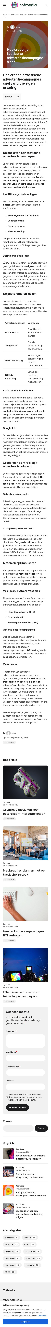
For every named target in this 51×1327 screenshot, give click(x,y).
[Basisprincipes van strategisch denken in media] (8, 1190)
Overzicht (32, 1251)
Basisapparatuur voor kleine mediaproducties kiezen (30, 1157)
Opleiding (12, 1251)
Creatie (29, 1238)
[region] (25, 1314)
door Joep (20, 1149)
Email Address (13, 1066)
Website (10, 1080)
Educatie (11, 1244)
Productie (12, 1258)
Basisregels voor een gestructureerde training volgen (29, 1214)
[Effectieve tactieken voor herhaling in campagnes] (25, 965)
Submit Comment (17, 1107)
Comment (11, 1031)
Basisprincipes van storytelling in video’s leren (30, 1176)
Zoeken (7, 1121)
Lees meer (42, 1315)
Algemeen (11, 1238)
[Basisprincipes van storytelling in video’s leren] (8, 1171)
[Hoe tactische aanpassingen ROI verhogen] (25, 904)
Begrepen (26, 1321)
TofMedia (9, 1290)
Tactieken (9, 742)
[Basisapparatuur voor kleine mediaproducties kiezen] (8, 1153)
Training (31, 1265)
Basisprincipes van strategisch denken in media (31, 1194)
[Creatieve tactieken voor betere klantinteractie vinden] (25, 782)
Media (29, 1244)
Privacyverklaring (13, 1300)
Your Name (11, 1052)
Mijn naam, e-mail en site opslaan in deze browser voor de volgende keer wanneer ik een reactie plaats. (25, 1097)
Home (5, 14)
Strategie (33, 1258)
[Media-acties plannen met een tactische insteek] (25, 843)
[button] (4, 4)
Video (9, 1272)
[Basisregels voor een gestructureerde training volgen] (8, 1208)
